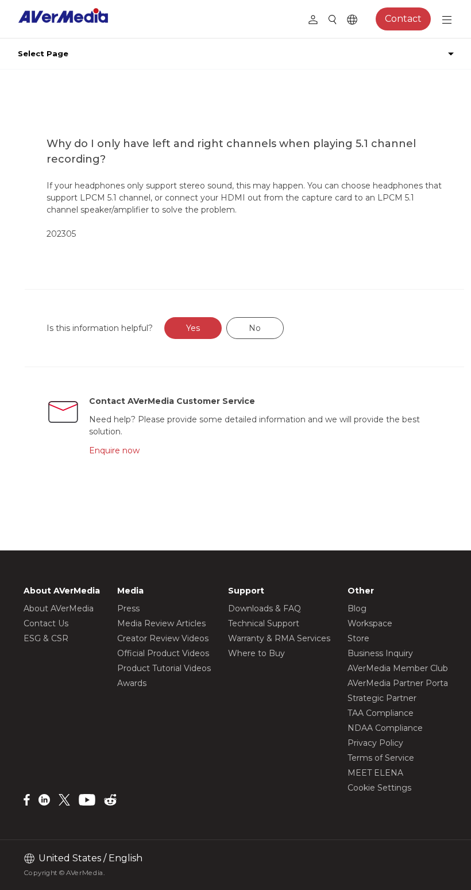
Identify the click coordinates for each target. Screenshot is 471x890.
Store (358, 638)
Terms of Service (381, 758)
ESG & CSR (46, 638)
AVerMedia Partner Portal (399, 683)
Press (128, 608)
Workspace (370, 623)
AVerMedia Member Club (398, 668)
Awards (131, 683)
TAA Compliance (381, 713)
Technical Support (263, 623)
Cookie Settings (379, 788)
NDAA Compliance (385, 728)
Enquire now (114, 450)
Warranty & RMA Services (279, 638)
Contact (403, 18)
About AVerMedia (59, 608)
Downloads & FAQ (264, 608)
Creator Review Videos (163, 638)
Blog (357, 608)
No (255, 328)
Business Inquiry (380, 653)
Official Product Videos (163, 653)
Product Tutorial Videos (164, 668)
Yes (193, 328)
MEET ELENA (375, 773)
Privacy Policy (375, 743)
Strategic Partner (382, 698)
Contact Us (46, 623)
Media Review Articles (161, 623)
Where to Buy (256, 653)
